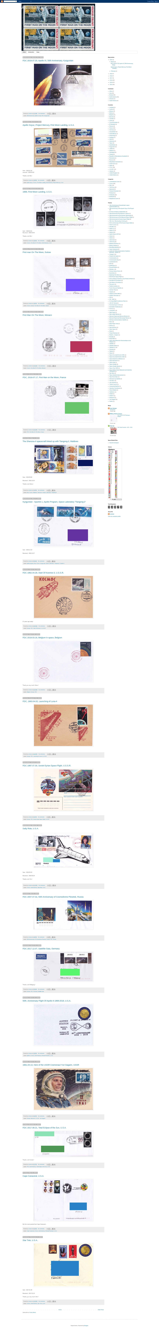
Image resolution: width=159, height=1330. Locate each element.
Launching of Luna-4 (37, 756)
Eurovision (112, 273)
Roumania (112, 158)
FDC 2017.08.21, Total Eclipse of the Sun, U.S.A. (44, 1128)
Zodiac (111, 401)
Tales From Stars (113, 377)
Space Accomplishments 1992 (116, 356)
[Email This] (48, 114)
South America (113, 100)
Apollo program (30, 563)
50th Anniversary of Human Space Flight (119, 219)
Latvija (111, 148)
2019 (111, 73)
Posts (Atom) (32, 1312)
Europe (32, 305)
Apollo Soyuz (30, 182)
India (110, 139)
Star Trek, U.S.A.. (30, 1240)
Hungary (111, 137)
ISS (110, 297)
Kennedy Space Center (115, 305)
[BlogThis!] (50, 114)
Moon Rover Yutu (113, 323)
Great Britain (112, 131)
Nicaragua (112, 152)
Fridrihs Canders (113, 286)
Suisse (47, 305)
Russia (54, 939)
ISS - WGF (112, 299)
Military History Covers (116, 413)
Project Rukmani (113, 333)
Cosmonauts (112, 261)
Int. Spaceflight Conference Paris (117, 301)
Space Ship (112, 362)
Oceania (111, 98)
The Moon (111, 380)
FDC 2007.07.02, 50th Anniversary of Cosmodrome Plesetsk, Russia (53, 897)
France (42, 432)
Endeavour (112, 265)
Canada (111, 118)
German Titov (112, 290)
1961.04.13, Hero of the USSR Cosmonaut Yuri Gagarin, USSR (51, 1065)
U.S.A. (62, 182)
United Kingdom (113, 173)
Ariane (111, 236)
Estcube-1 (111, 269)
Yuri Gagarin (42, 1118)
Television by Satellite (114, 378)
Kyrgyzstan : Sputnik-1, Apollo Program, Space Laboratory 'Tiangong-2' (54, 502)
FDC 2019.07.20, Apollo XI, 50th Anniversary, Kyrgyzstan (48, 60)
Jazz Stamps (113, 408)
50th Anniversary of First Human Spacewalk (120, 215)
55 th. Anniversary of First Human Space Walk (120, 223)
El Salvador (112, 124)
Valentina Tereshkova (114, 388)
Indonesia (111, 141)
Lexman (112, 514)
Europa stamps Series (114, 271)
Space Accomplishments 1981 (116, 355)
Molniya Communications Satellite (117, 320)
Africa (110, 91)
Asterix (111, 238)
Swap (37, 52)
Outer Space (112, 329)
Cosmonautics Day (114, 260)
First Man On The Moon (36, 242)
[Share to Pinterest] (55, 114)
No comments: (41, 113)
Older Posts (101, 1309)
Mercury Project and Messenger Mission (119, 318)
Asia (40, 115)
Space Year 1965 (113, 368)
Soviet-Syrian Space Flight (39, 819)
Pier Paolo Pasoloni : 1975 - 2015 (125, 427)
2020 (111, 59)
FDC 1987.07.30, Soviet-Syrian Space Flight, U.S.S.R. (47, 765)
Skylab (111, 351)
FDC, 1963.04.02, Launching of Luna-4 (40, 701)
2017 (111, 78)
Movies (111, 325)
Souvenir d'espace (114, 442)
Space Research (113, 360)
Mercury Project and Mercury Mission (118, 316)
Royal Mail (112, 338)
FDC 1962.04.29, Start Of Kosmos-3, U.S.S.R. (43, 573)
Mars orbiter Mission (114, 314)
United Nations (113, 175)
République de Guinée (115, 161)
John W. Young (113, 303)
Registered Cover (113, 198)
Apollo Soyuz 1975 (114, 234)
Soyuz (111, 353)
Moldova (111, 150)
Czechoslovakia (113, 122)
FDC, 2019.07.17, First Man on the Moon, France (44, 377)
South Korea (112, 163)
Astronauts (112, 240)
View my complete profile (114, 516)
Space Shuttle (112, 364)
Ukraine (111, 171)
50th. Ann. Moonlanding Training (117, 221)
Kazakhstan (112, 145)
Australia (111, 107)
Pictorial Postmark (46, 1055)
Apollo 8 (28, 1055)
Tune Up (112, 426)
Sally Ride (40, 887)
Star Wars (111, 373)
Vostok (111, 393)
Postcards (111, 194)
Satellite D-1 (112, 347)
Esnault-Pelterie (113, 267)
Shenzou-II (40, 492)
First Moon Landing (41, 182)
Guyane (111, 291)
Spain (110, 165)
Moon (110, 321)
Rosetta (111, 336)
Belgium (28, 692)
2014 (111, 84)
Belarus (111, 111)
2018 (111, 76)
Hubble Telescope (114, 295)
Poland (111, 154)
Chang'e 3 (112, 254)
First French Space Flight (115, 276)
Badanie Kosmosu (114, 243)
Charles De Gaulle (114, 256)
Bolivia (111, 113)
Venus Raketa (112, 390)
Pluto (110, 331)
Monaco (44, 368)
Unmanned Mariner (114, 386)
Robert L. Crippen (113, 335)
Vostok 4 (111, 395)
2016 (111, 80)
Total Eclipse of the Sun (41, 1166)
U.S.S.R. (44, 628)
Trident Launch (113, 384)
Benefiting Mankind (114, 247)
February (113, 71)
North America (49, 182)
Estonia (111, 126)
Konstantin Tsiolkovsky (115, 306)
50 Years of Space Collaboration (117, 211)
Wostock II (111, 397)
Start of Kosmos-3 (37, 628)
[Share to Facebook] (53, 114)
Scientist (111, 349)
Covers (34, 182)
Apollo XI (37, 115)
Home (24, 52)
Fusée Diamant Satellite (115, 288)
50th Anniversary (30, 115)
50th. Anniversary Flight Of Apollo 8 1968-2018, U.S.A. (47, 1001)
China (110, 120)
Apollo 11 (111, 228)
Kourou (111, 308)
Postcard (111, 193)
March (112, 61)
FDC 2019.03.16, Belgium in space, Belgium (42, 637)
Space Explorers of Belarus (116, 358)
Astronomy (112, 241)
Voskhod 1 (112, 392)
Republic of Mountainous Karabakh (118, 156)
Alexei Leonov (113, 224)
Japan (111, 143)
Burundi (111, 116)
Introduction (31, 52)
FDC (43, 115)
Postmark (111, 196)
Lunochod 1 (112, 310)
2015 (111, 82)
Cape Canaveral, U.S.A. (33, 1176)
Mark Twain (112, 312)
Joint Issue (112, 187)
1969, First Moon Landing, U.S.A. (37, 192)
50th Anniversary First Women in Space (119, 213)
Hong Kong (112, 135)
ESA (110, 263)
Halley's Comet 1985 (114, 293)
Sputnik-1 (62, 563)
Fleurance (111, 284)
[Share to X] (51, 114)
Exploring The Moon (114, 275)
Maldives (35, 492)
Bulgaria (111, 115)
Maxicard (33, 1118)
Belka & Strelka (113, 245)
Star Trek (40, 1303)
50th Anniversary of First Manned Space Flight (120, 217)
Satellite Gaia (41, 991)
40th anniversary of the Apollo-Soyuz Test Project (121, 208)
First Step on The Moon (115, 282)
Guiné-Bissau (112, 133)
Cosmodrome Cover (114, 181)
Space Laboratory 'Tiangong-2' (50, 492)
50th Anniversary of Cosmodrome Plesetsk (36, 939)
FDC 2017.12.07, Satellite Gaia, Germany (41, 948)
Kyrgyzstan (46, 115)
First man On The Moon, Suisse (37, 252)
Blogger (86, 1325)
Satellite (111, 343)
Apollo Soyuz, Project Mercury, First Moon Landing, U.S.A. (48, 125)
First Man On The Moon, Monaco (37, 315)
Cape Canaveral (30, 1230)
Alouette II (111, 226)
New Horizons (112, 327)
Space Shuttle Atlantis (114, 366)
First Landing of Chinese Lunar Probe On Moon (121, 278)
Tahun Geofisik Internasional (116, 375)
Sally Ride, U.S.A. (31, 828)
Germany (35, 991)
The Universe (112, 382)
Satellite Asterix (113, 345)
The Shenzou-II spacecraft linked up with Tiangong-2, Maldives (50, 441)
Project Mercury (56, 182)
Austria (111, 109)
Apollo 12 (111, 230)
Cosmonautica (113, 258)
